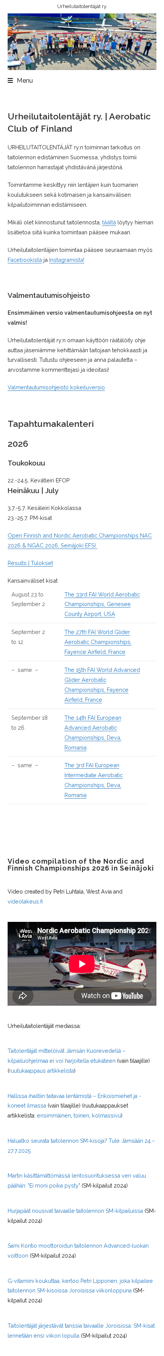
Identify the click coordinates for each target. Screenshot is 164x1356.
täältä (109, 222)
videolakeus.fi (25, 902)
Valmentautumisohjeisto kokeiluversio (56, 387)
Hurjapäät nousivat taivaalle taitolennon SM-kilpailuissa (75, 1211)
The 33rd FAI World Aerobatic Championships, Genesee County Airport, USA (102, 604)
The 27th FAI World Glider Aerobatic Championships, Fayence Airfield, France (98, 642)
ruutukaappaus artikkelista (41, 1071)
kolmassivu (106, 1116)
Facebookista (25, 259)
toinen (81, 1116)
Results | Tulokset (30, 563)
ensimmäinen (54, 1116)
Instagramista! (66, 259)
